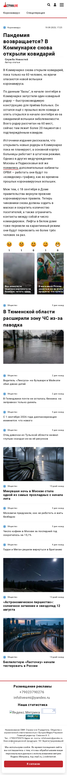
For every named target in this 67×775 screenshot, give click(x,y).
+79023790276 (32, 692)
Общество (12, 305)
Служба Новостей (16, 59)
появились (11, 167)
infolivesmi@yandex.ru (32, 698)
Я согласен (33, 763)
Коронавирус (13, 27)
